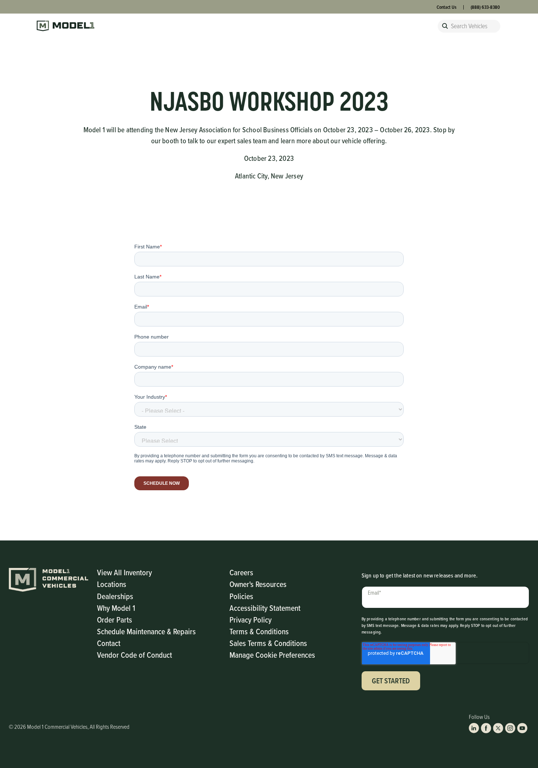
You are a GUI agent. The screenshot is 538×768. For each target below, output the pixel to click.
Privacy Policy (250, 619)
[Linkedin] (474, 728)
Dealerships (115, 596)
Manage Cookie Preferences (272, 654)
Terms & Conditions (259, 631)
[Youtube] (522, 728)
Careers (241, 572)
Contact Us (446, 7)
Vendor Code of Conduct (134, 654)
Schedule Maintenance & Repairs (146, 631)
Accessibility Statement (264, 607)
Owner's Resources (258, 584)
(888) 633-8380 (485, 7)
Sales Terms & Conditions (268, 643)
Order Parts (114, 619)
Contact (108, 643)
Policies (241, 596)
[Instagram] (510, 728)
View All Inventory (124, 572)
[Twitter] (498, 728)
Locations (111, 584)
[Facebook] (486, 728)
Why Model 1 (116, 607)
